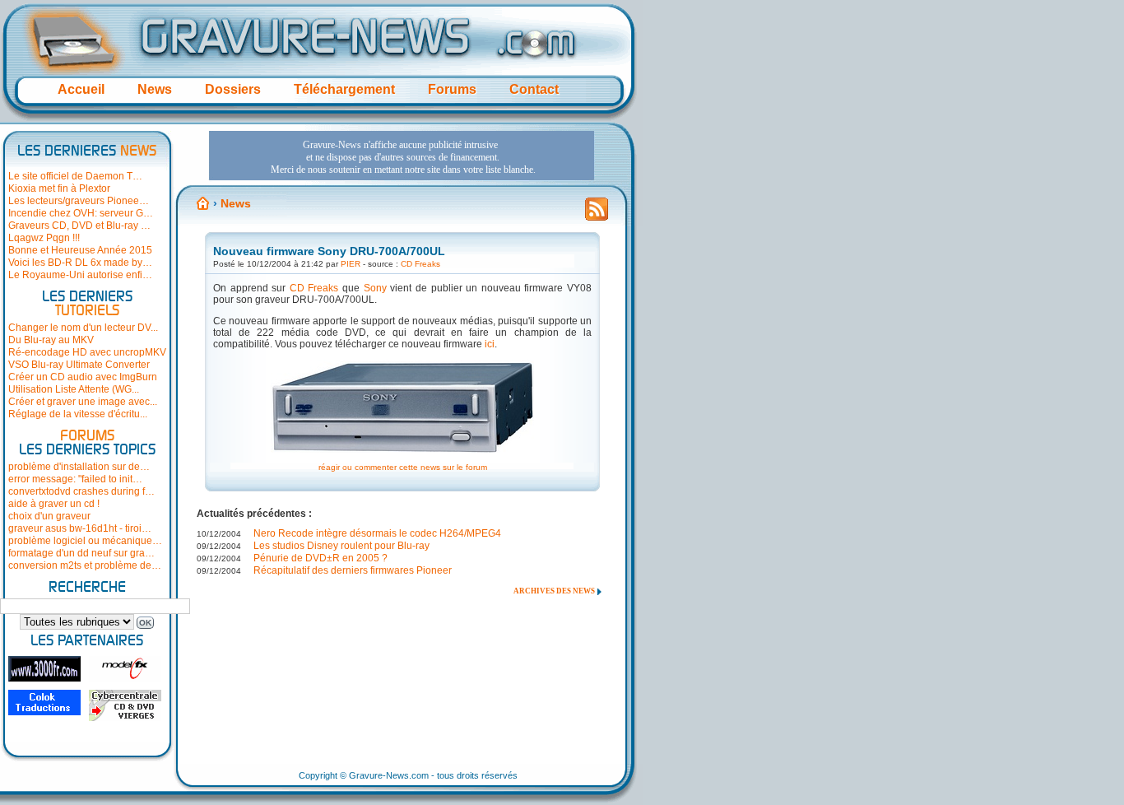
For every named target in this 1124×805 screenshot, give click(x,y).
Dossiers (233, 89)
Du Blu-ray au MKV (51, 340)
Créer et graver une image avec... (82, 401)
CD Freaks (420, 263)
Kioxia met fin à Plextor (59, 188)
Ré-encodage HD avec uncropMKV (87, 352)
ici (490, 344)
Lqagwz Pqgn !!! (44, 238)
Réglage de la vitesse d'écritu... (77, 414)
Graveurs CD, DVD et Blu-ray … (79, 225)
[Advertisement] (401, 155)
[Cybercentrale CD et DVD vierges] (125, 705)
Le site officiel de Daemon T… (75, 176)
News (154, 89)
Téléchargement (344, 89)
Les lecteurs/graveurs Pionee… (78, 201)
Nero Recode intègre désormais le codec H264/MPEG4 (377, 533)
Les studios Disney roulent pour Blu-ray (341, 545)
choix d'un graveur (49, 516)
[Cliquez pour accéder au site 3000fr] (44, 669)
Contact (534, 89)
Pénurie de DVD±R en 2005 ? (320, 558)
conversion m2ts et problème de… (84, 565)
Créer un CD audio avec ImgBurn (82, 377)
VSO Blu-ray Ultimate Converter (79, 364)
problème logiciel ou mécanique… (85, 541)
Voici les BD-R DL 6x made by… (80, 262)
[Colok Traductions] (44, 702)
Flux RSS (596, 214)
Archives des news (554, 591)
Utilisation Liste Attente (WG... (73, 389)
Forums (452, 89)
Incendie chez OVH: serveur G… (80, 213)
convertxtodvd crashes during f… (81, 491)
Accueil (81, 89)
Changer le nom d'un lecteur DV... (83, 327)
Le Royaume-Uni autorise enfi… (80, 275)
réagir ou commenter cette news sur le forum (402, 467)
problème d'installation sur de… (79, 466)
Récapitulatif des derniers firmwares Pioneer (352, 570)
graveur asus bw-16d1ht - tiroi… (79, 528)
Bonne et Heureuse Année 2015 (80, 250)
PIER (350, 263)
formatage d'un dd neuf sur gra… (81, 553)
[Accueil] (203, 203)
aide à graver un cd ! (54, 504)
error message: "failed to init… (75, 479)
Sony (375, 288)
